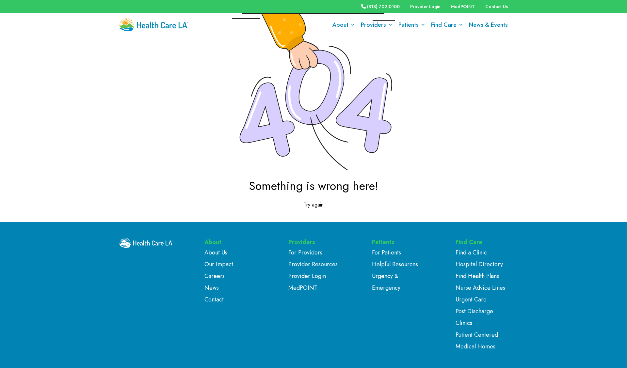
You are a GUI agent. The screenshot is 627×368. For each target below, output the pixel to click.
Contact (214, 299)
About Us (215, 252)
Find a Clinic (471, 252)
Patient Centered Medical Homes (477, 340)
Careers (214, 276)
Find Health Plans (477, 276)
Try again (314, 204)
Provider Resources (313, 264)
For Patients (386, 252)
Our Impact (218, 264)
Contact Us (496, 6)
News (211, 288)
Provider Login (425, 6)
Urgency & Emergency (386, 282)
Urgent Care (471, 299)
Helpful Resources (395, 264)
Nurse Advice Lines (480, 288)
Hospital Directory (479, 264)
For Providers (305, 252)
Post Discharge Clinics (474, 317)
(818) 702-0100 (383, 6)
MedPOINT (463, 6)
